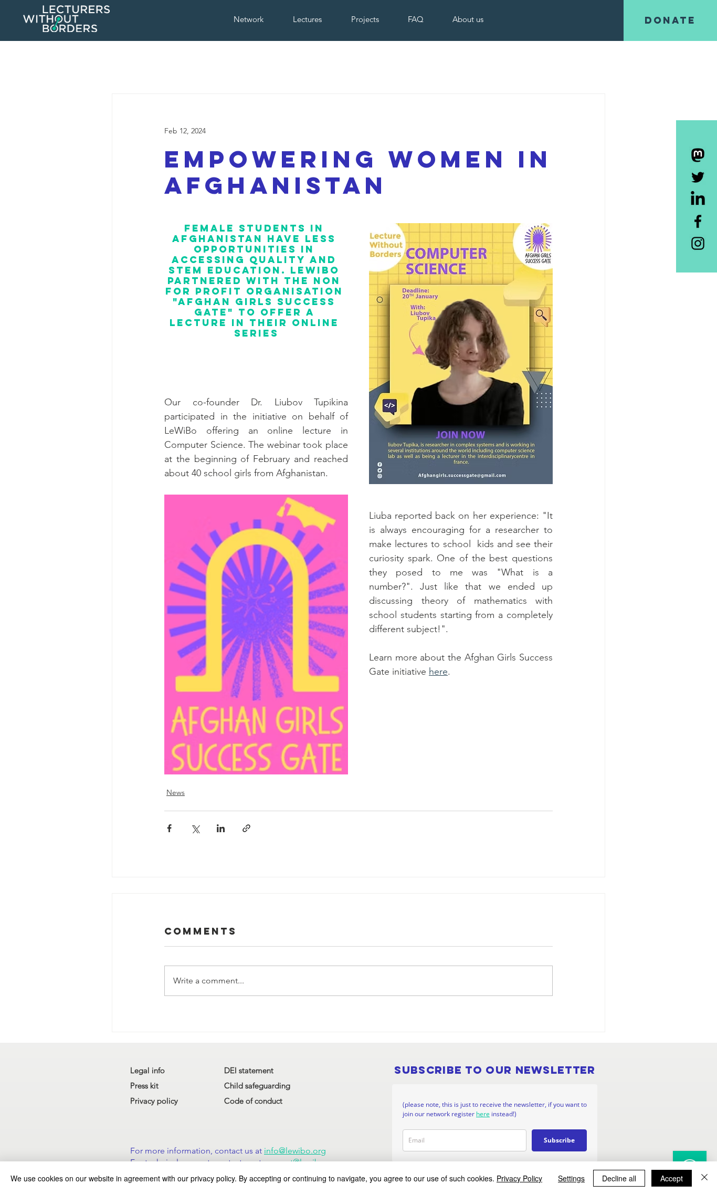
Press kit (144, 1086)
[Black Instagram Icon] (698, 243)
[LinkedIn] (698, 199)
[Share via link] (246, 828)
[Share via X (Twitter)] (195, 828)
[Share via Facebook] (169, 828)
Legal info (147, 1070)
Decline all (619, 1178)
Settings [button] (571, 1178)
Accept (671, 1178)
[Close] (704, 1178)
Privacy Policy (519, 1178)
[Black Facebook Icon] (698, 221)
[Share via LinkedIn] (221, 828)
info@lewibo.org (295, 1151)
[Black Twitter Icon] (698, 177)
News (175, 792)
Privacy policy (154, 1101)
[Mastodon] (698, 155)
